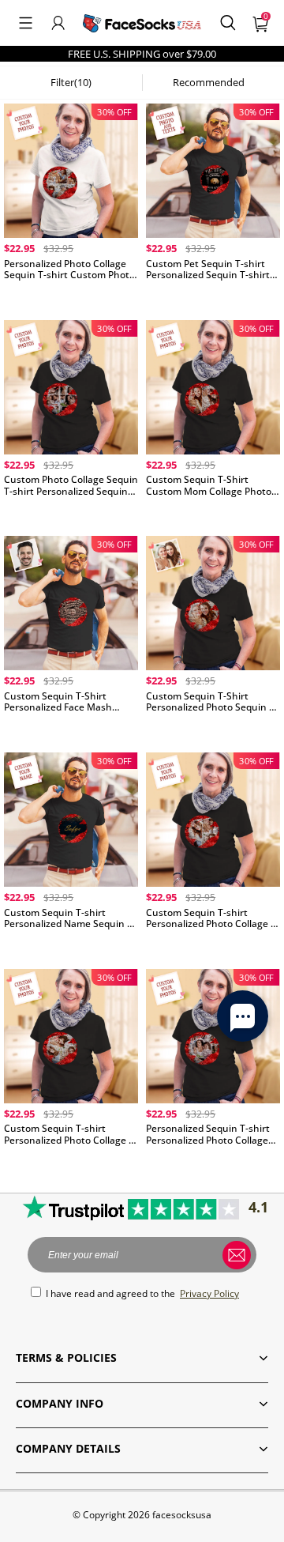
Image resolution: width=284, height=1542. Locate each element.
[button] (25, 23)
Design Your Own (71, 296)
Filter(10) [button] (71, 82)
